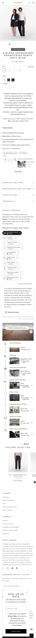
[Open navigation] (3, 2)
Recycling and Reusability (10, 530)
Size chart (31, 66)
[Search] (30, 3)
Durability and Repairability (10, 527)
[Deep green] (8, 80)
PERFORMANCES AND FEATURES (16, 189)
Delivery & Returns (8, 500)
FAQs (4, 504)
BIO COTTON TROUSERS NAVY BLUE (18, 475)
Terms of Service (7, 510)
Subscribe (16, 631)
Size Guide (5, 497)
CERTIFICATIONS (9, 195)
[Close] (27, 593)
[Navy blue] (13, 80)
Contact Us (5, 534)
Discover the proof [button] (13, 312)
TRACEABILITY (8, 201)
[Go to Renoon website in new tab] (24, 444)
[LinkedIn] (17, 568)
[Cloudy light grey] (4, 80)
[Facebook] (3, 568)
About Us (5, 520)
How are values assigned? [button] (26, 319)
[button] (10, 153)
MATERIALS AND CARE (12, 182)
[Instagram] (7, 568)
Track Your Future (7, 524)
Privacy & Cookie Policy (9, 507)
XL (20, 70)
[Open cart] (33, 3)
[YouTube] (12, 568)
